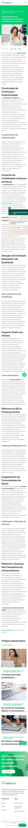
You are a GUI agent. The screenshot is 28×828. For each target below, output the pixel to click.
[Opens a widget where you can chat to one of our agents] (22, 825)
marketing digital (6, 203)
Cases (3, 803)
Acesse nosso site (7, 630)
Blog (2, 9)
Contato (3, 810)
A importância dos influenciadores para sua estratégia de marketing (12, 12)
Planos (3, 806)
